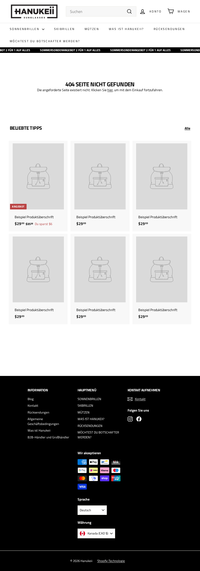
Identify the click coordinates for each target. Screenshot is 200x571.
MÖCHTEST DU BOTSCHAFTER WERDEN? (45, 41)
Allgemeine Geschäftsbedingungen (43, 421)
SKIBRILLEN (64, 29)
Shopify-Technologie (111, 560)
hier (110, 89)
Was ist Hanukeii (39, 430)
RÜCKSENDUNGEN (169, 29)
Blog (31, 398)
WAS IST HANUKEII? (126, 29)
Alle (187, 128)
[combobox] (101, 11)
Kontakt (33, 405)
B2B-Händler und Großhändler (48, 437)
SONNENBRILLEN (25, 29)
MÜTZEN (92, 29)
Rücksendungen (38, 412)
